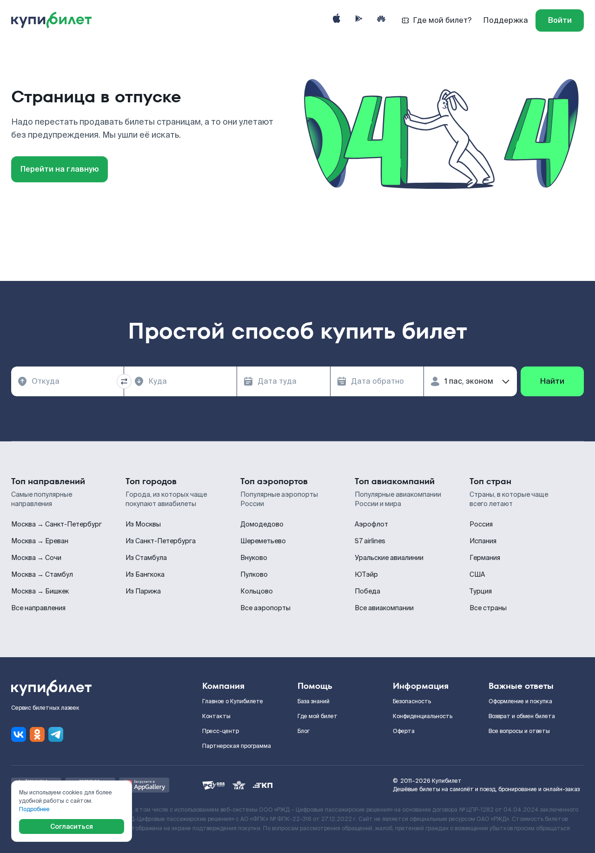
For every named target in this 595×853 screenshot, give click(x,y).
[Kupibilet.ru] (55, 20)
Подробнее (34, 809)
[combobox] (67, 381)
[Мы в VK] (18, 734)
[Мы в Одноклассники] (37, 734)
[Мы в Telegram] (55, 734)
